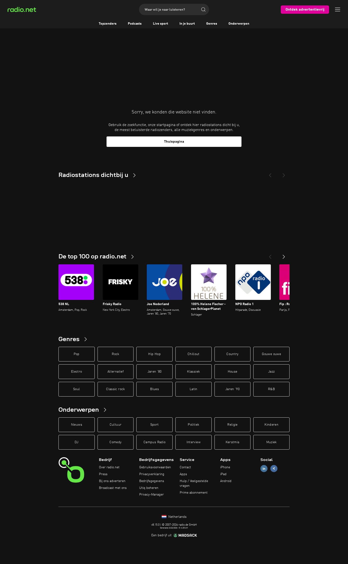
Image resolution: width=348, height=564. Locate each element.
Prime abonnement (194, 492)
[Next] (284, 173)
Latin (193, 389)
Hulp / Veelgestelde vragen (194, 483)
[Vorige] (270, 255)
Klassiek (193, 371)
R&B (271, 389)
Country (232, 354)
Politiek (193, 424)
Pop (77, 354)
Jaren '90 (232, 389)
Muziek (271, 442)
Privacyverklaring (151, 474)
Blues (154, 389)
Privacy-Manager (151, 494)
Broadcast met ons (113, 488)
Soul (76, 389)
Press (103, 474)
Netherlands (177, 517)
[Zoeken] (203, 9)
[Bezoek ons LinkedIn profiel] (264, 468)
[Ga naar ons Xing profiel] (274, 468)
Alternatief (115, 371)
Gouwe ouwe (271, 354)
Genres (211, 23)
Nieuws (76, 424)
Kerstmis (233, 442)
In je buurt (187, 23)
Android (226, 481)
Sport (154, 424)
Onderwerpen (238, 23)
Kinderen (271, 424)
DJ (76, 442)
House (232, 371)
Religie (232, 424)
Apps (183, 474)
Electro (76, 371)
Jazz (271, 371)
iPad (223, 474)
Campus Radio (154, 442)
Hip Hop (154, 354)
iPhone (225, 467)
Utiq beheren (148, 488)
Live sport (160, 23)
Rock (115, 354)
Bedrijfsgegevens (151, 481)
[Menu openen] (337, 9)
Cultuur (115, 424)
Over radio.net (109, 467)
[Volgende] (284, 255)
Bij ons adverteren (112, 481)
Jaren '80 (154, 371)
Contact (185, 467)
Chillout (193, 354)
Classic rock (115, 389)
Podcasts (135, 23)
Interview (194, 442)
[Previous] (270, 173)
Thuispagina (174, 141)
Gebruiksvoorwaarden (155, 467)
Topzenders (107, 23)
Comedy (115, 442)
